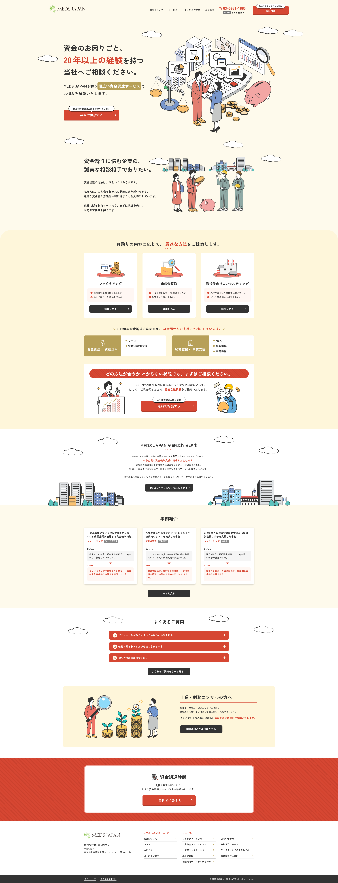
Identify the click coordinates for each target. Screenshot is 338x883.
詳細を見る (110, 309)
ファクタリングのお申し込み (235, 850)
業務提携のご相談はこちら (201, 729)
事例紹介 (209, 10)
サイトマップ (90, 879)
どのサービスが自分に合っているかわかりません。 (146, 635)
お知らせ (148, 850)
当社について (156, 10)
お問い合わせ (227, 838)
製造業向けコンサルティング (196, 861)
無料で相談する (91, 113)
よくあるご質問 (192, 10)
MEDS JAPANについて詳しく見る (169, 487)
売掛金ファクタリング (195, 844)
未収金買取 (187, 855)
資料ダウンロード (230, 844)
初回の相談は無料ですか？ (133, 657)
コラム (147, 844)
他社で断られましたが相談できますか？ (140, 646)
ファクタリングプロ (192, 838)
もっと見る (169, 593)
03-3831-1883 (234, 8)
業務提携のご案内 (230, 855)
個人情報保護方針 (108, 879)
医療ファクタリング (194, 850)
